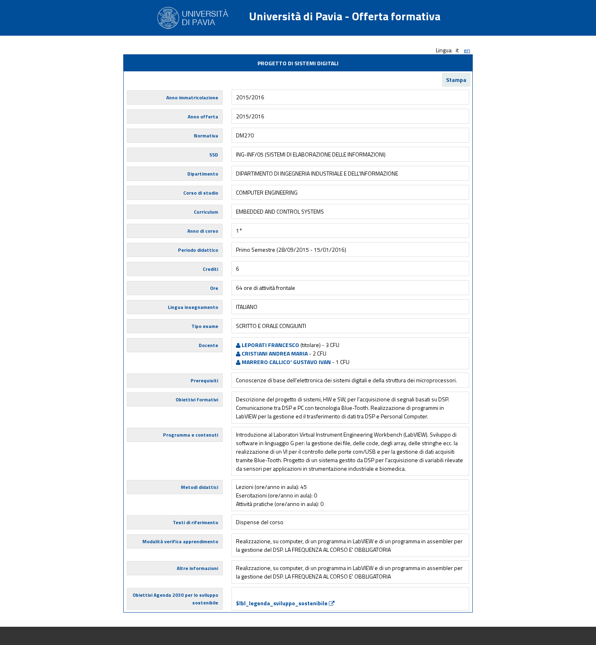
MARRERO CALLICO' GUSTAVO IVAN (285, 362)
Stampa (456, 79)
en (467, 50)
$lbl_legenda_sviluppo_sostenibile (282, 603)
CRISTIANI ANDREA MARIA (274, 353)
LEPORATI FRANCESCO (269, 345)
